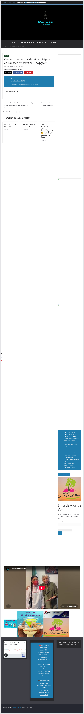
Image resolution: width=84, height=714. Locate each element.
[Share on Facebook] (1, 357)
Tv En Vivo (13, 42)
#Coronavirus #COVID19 (26, 42)
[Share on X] (1, 353)
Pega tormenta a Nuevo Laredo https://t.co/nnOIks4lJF (42, 104)
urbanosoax (14, 66)
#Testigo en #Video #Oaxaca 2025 (14, 46)
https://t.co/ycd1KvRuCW (29, 125)
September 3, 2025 (69, 467)
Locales (6, 55)
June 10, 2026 (44, 695)
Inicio (5, 42)
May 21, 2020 (34, 84)
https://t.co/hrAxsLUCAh (10, 125)
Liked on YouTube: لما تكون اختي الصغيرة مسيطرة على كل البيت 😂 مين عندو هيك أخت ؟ (47, 130)
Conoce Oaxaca (41, 42)
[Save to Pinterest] (1, 360)
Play (60, 533)
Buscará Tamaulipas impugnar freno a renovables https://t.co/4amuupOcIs (16, 105)
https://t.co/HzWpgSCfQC (18, 81)
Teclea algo (61, 522)
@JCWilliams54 (44, 681)
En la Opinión (53, 42)
